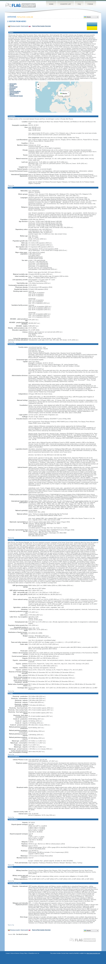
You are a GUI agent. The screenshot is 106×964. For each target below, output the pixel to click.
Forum (90, 4)
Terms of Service (15, 953)
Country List (65, 4)
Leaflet (79, 112)
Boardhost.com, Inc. (34, 953)
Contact (8, 953)
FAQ (79, 4)
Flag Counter (21, 5)
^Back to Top (11, 185)
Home (51, 4)
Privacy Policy (23, 953)
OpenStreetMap (87, 112)
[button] (68, 92)
